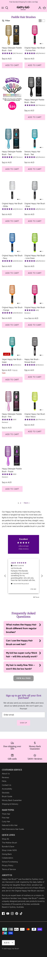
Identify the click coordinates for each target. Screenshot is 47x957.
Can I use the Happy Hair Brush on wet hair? (19, 642)
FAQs (4, 781)
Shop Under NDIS (9, 850)
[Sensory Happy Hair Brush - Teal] (34, 138)
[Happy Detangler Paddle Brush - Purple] (12, 456)
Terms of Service (9, 869)
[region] (23, 576)
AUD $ (6, 943)
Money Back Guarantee (12, 800)
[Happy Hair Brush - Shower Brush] (34, 346)
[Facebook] (3, 913)
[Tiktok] (21, 913)
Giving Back (7, 854)
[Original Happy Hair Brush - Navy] (12, 242)
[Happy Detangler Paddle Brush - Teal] (12, 138)
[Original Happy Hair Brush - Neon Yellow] (34, 401)
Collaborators (7, 858)
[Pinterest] (16, 913)
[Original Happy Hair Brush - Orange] (12, 294)
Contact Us (6, 785)
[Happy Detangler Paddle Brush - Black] (34, 87)
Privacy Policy (7, 865)
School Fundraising (10, 862)
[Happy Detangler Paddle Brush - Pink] (12, 401)
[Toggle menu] (2, 8)
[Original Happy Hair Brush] (34, 294)
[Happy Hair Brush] (23, 8)
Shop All (5, 839)
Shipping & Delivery (10, 804)
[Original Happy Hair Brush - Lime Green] (34, 242)
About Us (6, 774)
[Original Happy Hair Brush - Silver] (34, 190)
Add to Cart (12, 65)
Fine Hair (5, 818)
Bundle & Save (8, 846)
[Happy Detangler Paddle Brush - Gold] (12, 35)
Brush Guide (7, 796)
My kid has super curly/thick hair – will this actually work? (21, 654)
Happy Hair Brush (13, 949)
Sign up (23, 723)
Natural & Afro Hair (9, 825)
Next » (27, 503)
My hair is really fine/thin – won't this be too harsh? (20, 667)
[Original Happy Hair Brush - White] (12, 190)
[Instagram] (12, 913)
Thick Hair (6, 814)
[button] (12, 53)
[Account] (39, 8)
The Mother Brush (9, 843)
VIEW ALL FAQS (23, 678)
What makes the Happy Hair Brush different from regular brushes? (21, 628)
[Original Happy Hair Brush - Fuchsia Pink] (34, 35)
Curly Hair (6, 821)
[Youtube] (7, 913)
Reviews (5, 777)
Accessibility (7, 789)
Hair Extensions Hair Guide (13, 829)
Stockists (5, 793)
